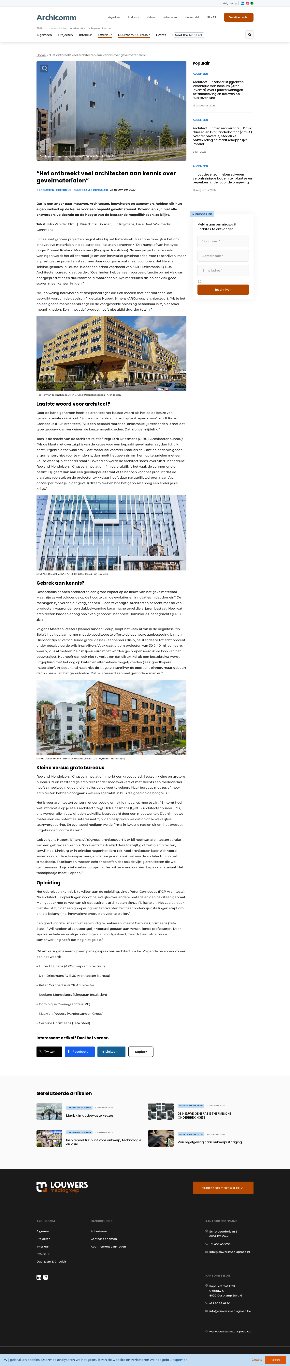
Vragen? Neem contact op (221, 1187)
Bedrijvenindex (239, 17)
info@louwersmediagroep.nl (229, 1252)
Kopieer (141, 1052)
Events (161, 35)
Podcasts (133, 17)
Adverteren (170, 17)
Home (41, 55)
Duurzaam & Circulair (134, 35)
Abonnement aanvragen (108, 1246)
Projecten (65, 35)
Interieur (85, 35)
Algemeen (44, 35)
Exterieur (105, 35)
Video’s (151, 17)
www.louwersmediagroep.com (231, 1331)
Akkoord (275, 1359)
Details (257, 1359)
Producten (45, 190)
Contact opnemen (104, 1239)
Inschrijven (223, 289)
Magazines (114, 17)
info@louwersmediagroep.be (230, 1311)
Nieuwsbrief (192, 17)
